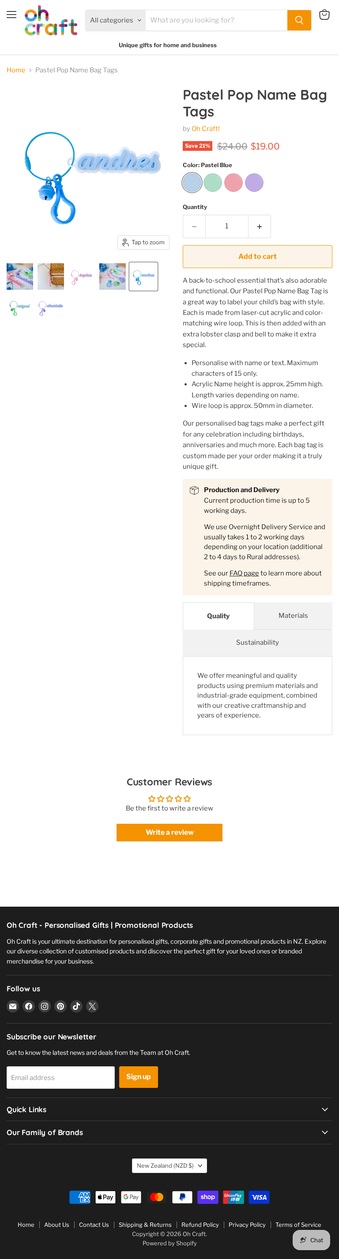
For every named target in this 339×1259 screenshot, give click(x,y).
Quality (218, 616)
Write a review (170, 832)
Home (16, 70)
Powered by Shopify (170, 1243)
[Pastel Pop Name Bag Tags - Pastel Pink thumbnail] (82, 276)
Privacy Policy (247, 1224)
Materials (293, 616)
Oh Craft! (206, 129)
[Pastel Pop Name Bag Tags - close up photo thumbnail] (20, 276)
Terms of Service (298, 1224)
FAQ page (244, 573)
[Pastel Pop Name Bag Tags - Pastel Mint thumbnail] (20, 307)
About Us (56, 1224)
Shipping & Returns (145, 1224)
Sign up (138, 1076)
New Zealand (165, 1165)
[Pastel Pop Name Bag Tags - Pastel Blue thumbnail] (143, 276)
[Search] (299, 20)
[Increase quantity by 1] (260, 226)
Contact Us (94, 1224)
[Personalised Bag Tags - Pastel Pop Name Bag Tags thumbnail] (112, 276)
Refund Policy (200, 1224)
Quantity (195, 207)
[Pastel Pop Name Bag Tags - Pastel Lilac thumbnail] (51, 307)
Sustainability (257, 642)
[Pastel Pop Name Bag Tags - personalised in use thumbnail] (51, 276)
